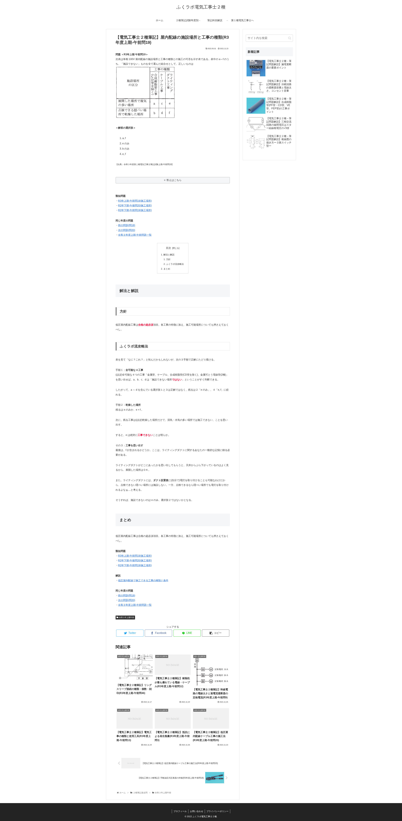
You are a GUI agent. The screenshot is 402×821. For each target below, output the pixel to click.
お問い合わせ (196, 811)
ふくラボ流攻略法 (175, 264)
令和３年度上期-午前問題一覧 (135, 235)
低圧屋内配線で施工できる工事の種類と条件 (143, 580)
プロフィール (180, 811)
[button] (289, 38)
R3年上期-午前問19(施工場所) (135, 200)
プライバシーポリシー (217, 811)
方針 (168, 259)
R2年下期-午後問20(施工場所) (135, 205)
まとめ (166, 268)
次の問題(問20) (126, 230)
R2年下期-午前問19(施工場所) (135, 210)
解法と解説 (168, 254)
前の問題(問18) (126, 225)
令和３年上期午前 (126, 617)
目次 (168, 248)
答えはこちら (174, 180)
